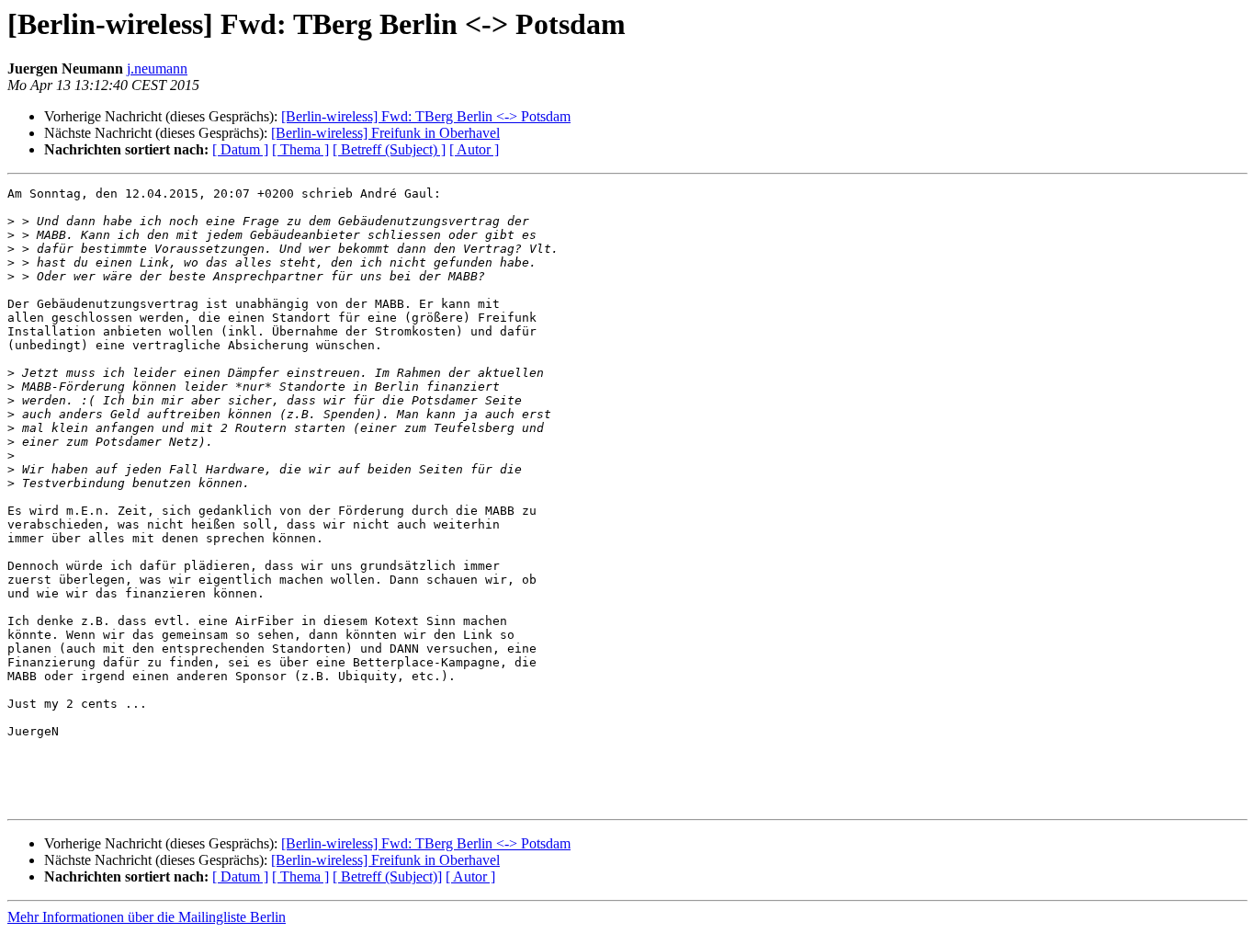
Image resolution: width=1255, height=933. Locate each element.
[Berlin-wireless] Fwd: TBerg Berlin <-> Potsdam (426, 116)
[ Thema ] (300, 149)
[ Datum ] (240, 149)
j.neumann (157, 68)
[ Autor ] (474, 149)
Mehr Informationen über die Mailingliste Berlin (146, 917)
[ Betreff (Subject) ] (389, 149)
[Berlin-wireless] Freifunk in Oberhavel (385, 133)
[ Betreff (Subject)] (387, 876)
